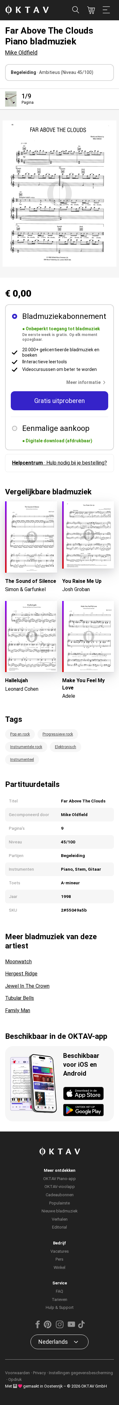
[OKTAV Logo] (27, 10)
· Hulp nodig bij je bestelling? (59, 463)
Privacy (39, 1372)
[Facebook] (37, 1326)
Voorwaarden (17, 1372)
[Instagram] (59, 1326)
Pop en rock (20, 734)
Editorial (59, 1227)
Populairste (59, 1203)
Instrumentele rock (26, 747)
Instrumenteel (22, 759)
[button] (87, 382)
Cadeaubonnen (60, 1194)
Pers (59, 1259)
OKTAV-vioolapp (59, 1186)
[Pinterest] (47, 1326)
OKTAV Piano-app (59, 1178)
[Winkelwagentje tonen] (91, 10)
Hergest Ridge (21, 974)
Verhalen (60, 1219)
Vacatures (59, 1251)
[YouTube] (71, 1326)
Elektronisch (65, 747)
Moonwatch (18, 962)
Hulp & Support (60, 1307)
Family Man (17, 1010)
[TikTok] (81, 1326)
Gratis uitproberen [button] (59, 401)
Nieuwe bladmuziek (59, 1211)
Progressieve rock (58, 734)
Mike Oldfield (21, 52)
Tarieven (59, 1299)
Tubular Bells (19, 998)
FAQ (59, 1291)
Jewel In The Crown (27, 986)
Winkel (59, 1267)
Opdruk (15, 1379)
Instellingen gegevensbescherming (81, 1372)
